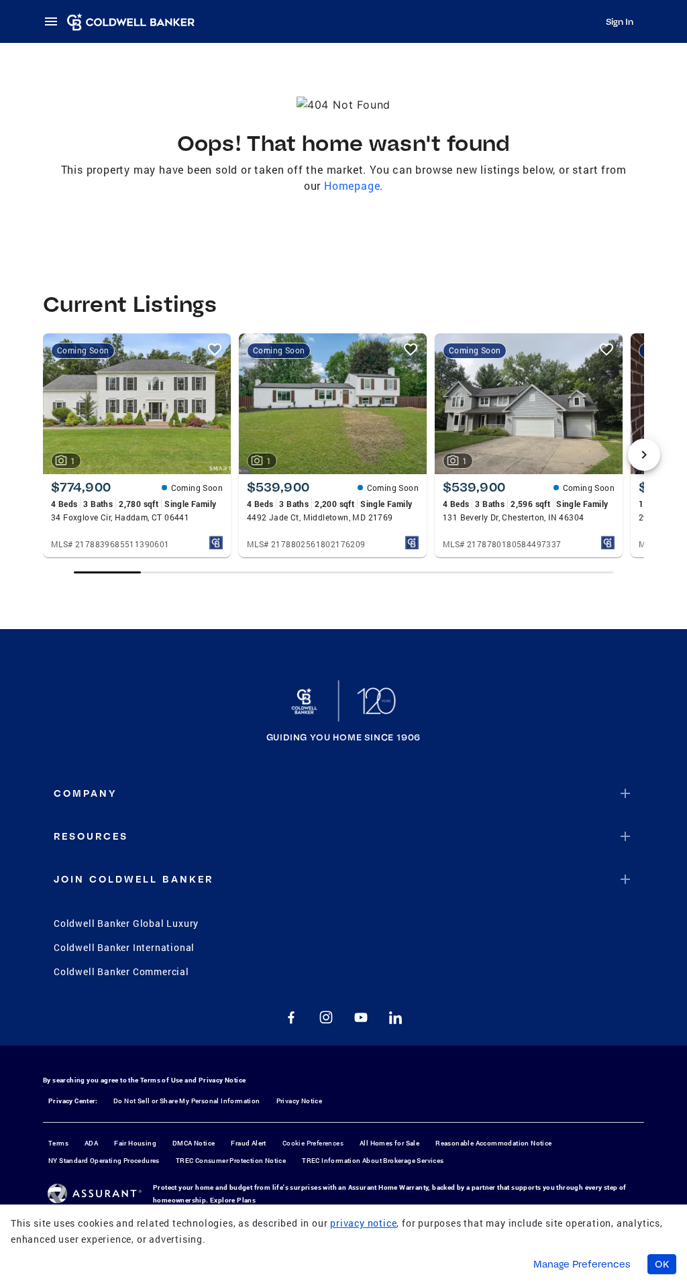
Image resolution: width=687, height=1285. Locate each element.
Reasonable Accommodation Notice (493, 1143)
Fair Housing (135, 1143)
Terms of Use (161, 1080)
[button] (343, 793)
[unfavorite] (215, 349)
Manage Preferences (582, 1264)
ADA (91, 1143)
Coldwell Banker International (124, 947)
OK (662, 1264)
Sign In (619, 21)
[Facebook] (291, 1017)
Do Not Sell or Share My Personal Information (186, 1101)
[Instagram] (326, 1017)
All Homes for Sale (389, 1143)
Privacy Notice (222, 1080)
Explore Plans (233, 1200)
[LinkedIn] (396, 1017)
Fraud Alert (248, 1143)
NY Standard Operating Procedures (104, 1160)
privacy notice (363, 1223)
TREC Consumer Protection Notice (231, 1160)
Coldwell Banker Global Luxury (126, 923)
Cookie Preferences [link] (313, 1143)
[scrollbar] (344, 572)
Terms (58, 1143)
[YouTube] (361, 1017)
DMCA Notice (193, 1143)
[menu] (55, 21)
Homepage (352, 185)
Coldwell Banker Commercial (121, 971)
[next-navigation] (644, 455)
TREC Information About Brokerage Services (372, 1160)
